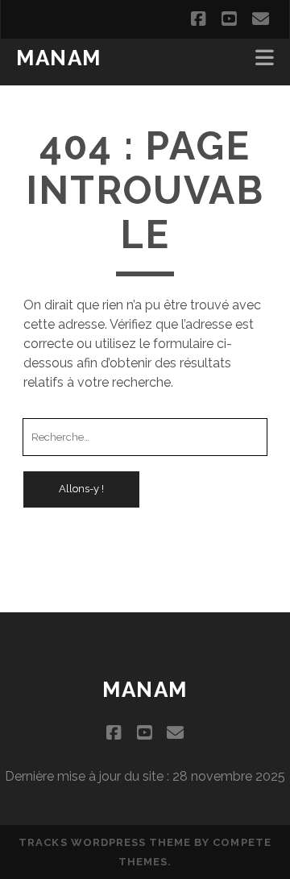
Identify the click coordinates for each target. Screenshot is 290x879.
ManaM (59, 58)
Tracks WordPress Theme (105, 842)
